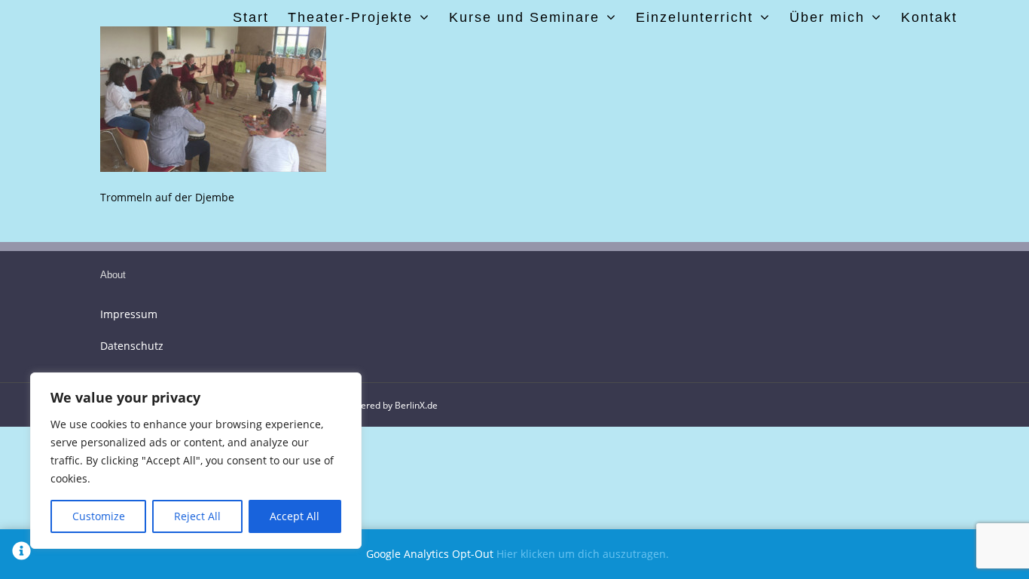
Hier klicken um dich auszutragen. (582, 554)
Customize (98, 516)
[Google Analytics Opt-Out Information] (21, 554)
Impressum (128, 314)
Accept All (294, 516)
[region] (196, 460)
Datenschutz (131, 346)
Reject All (197, 516)
